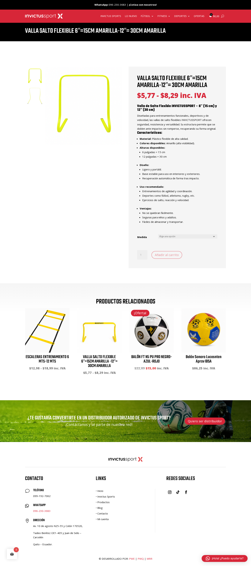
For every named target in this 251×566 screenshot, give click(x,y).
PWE (132, 558)
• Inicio (99, 491)
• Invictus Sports (105, 496)
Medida (142, 237)
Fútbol (145, 16)
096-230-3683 (42, 511)
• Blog (99, 507)
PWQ (141, 558)
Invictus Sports (110, 16)
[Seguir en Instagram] (169, 492)
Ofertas (199, 16)
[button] (225, 558)
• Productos (103, 502)
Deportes (180, 16)
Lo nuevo (131, 16)
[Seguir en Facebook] (186, 492)
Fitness (162, 16)
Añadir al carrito (167, 255)
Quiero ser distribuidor (205, 421)
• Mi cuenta (102, 519)
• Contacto (102, 513)
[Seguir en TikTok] (178, 492)
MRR (149, 558)
